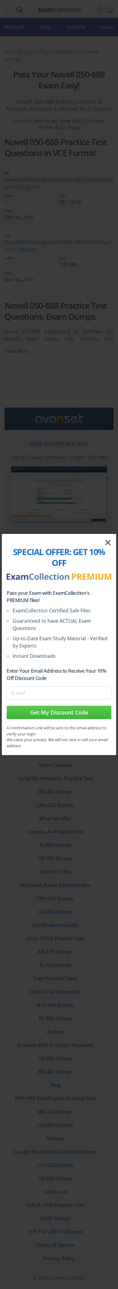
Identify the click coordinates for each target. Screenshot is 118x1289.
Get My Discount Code (59, 712)
